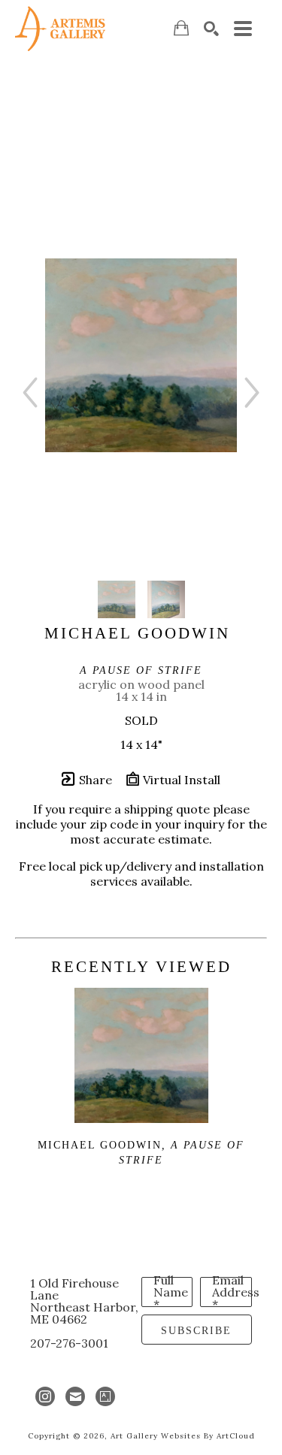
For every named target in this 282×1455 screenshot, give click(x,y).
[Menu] (243, 28)
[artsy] (105, 1396)
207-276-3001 (69, 1343)
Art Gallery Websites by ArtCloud (183, 1436)
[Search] (211, 28)
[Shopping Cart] (181, 28)
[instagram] (45, 1396)
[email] (75, 1396)
